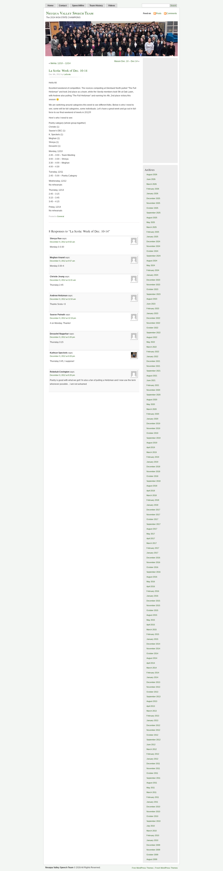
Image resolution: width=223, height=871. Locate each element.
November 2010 (153, 811)
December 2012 (153, 725)
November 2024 (153, 246)
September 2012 (153, 740)
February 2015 (153, 634)
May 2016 (151, 581)
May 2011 (151, 788)
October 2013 (152, 692)
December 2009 (153, 845)
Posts (158, 13)
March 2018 (152, 495)
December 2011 (153, 763)
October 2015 (152, 610)
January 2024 (152, 275)
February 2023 (153, 308)
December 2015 (153, 601)
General (60, 216)
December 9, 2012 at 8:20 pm (62, 375)
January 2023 (152, 313)
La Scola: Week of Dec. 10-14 (68, 70)
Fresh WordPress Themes (166, 868)
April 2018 (151, 491)
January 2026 (152, 193)
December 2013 (153, 682)
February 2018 (153, 500)
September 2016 (153, 572)
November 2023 (153, 285)
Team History (96, 5)
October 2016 (152, 567)
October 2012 (152, 735)
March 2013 (152, 711)
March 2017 (152, 543)
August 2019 (152, 443)
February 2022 (153, 352)
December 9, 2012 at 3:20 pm (62, 337)
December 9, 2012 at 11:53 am (63, 299)
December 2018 (153, 467)
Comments (172, 13)
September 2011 (153, 778)
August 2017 (152, 529)
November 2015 (153, 605)
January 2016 (152, 596)
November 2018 (153, 471)
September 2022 (153, 333)
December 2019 (153, 423)
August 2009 (152, 859)
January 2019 (152, 462)
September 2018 (153, 481)
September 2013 (153, 696)
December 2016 (153, 558)
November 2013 (153, 687)
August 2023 (152, 299)
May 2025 (151, 222)
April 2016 (151, 586)
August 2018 (152, 486)
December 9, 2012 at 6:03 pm (62, 356)
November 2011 (153, 768)
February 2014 (153, 673)
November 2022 (153, 323)
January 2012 (152, 759)
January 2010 (152, 840)
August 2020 (152, 400)
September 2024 (153, 256)
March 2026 (152, 184)
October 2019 (152, 433)
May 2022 (151, 342)
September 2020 (153, 395)
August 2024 (152, 261)
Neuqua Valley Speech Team (69, 13)
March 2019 (152, 452)
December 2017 (153, 510)
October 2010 (152, 816)
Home (50, 5)
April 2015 (151, 625)
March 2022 (152, 347)
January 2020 (152, 419)
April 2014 (151, 663)
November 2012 (153, 730)
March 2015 (152, 629)
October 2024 (152, 251)
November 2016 (153, 562)
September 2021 (153, 371)
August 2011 (152, 783)
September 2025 (153, 213)
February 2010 (153, 835)
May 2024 (151, 265)
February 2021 (153, 385)
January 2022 (152, 356)
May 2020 (151, 404)
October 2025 (152, 208)
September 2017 (153, 524)
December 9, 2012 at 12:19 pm (63, 318)
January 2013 (152, 720)
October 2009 (152, 855)
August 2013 (152, 701)
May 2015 (151, 620)
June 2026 (151, 179)
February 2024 (153, 270)
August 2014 (152, 658)
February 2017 (153, 548)
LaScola (67, 74)
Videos (111, 5)
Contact (63, 5)
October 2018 (152, 476)
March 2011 (151, 792)
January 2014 (152, 677)
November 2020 (153, 390)
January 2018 (152, 505)
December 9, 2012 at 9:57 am (62, 261)
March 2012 (152, 749)
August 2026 (152, 174)
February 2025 (153, 232)
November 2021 (153, 366)
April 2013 (151, 706)
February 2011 (153, 797)
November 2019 (153, 428)
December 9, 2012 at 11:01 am (63, 280)
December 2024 (153, 241)
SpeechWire (78, 5)
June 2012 (151, 744)
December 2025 (153, 198)
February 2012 (153, 754)
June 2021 (151, 380)
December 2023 (153, 280)
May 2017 (151, 534)
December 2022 (153, 318)
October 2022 (152, 328)
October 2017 (152, 519)
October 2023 (152, 289)
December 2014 (153, 644)
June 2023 (151, 304)
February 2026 (153, 189)
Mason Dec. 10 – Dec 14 (126, 61)
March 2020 (152, 409)
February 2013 (153, 716)
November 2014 (153, 648)
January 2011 (152, 802)
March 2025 (152, 227)
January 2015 (152, 639)
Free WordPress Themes (142, 868)
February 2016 (153, 591)
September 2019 (153, 438)
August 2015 (152, 615)
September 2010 (153, 821)
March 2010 (152, 831)
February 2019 (153, 457)
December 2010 (153, 807)
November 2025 (153, 203)
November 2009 (153, 850)
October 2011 (152, 773)
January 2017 (152, 553)
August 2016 (152, 577)
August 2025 (152, 218)
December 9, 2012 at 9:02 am (62, 242)
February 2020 (153, 414)
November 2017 (153, 514)
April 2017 (151, 538)
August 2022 (152, 337)
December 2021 (153, 361)
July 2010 (151, 826)
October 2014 (152, 653)
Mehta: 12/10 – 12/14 (61, 63)
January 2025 (152, 237)
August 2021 (152, 376)
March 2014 (152, 668)
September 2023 (153, 294)
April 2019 (151, 447)
